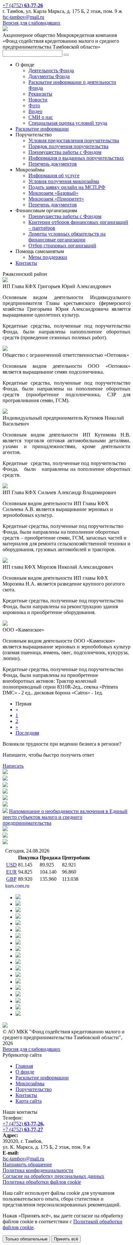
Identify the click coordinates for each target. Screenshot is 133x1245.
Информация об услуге (53, 175)
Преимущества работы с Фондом (64, 152)
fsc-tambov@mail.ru (23, 17)
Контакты (26, 263)
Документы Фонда (49, 76)
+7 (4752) (23, 5)
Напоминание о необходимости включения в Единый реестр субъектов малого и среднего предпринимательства (65, 817)
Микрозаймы (30, 1083)
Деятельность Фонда (51, 70)
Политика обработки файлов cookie (42, 1182)
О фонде (24, 1072)
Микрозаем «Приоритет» (56, 199)
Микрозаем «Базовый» (53, 193)
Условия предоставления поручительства (73, 140)
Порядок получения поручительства (68, 146)
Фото (34, 105)
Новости (37, 99)
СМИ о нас (40, 117)
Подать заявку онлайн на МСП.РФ (66, 187)
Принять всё (66, 1239)
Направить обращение (27, 1164)
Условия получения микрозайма (63, 181)
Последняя (27, 733)
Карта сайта (28, 1101)
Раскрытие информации (42, 129)
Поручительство (33, 1089)
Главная (24, 1066)
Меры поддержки (47, 257)
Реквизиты (40, 94)
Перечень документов (52, 164)
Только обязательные (26, 1239)
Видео (35, 111)
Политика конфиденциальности (38, 1170)
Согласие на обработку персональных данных (53, 1176)
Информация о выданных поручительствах (76, 158)
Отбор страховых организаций (62, 245)
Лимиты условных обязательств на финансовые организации (67, 236)
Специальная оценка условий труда (67, 123)
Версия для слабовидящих (31, 23)
